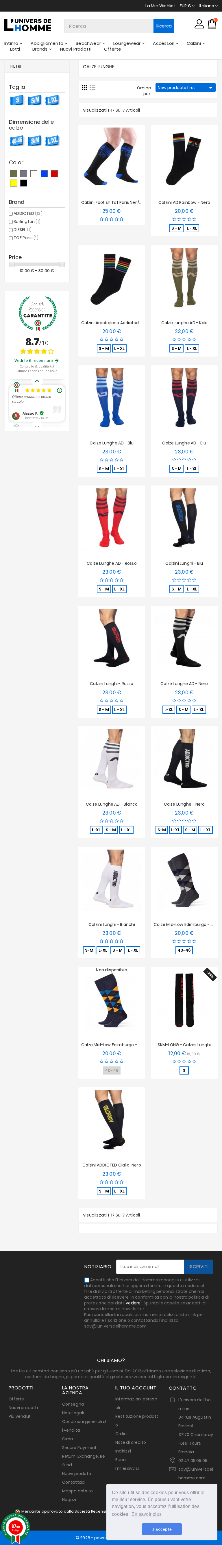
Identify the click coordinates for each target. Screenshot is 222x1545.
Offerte (16, 1399)
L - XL (192, 228)
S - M (176, 228)
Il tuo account (135, 1388)
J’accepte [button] (162, 1529)
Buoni (121, 1460)
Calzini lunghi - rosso (111, 683)
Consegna (73, 1404)
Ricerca (164, 26)
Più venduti (20, 1416)
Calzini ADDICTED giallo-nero (111, 1165)
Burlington (27, 221)
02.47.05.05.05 (193, 1460)
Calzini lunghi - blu (184, 563)
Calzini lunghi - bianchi (111, 924)
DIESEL (23, 229)
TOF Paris (26, 238)
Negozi (69, 1499)
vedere (133, 1303)
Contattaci (74, 1482)
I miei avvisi (127, 1468)
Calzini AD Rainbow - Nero (184, 202)
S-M (162, 830)
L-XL (168, 709)
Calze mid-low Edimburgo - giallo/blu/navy (124, 1045)
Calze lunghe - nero (184, 804)
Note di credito (130, 1442)
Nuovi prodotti (23, 1408)
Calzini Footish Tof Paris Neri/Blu (113, 202)
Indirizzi (123, 1451)
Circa (67, 1439)
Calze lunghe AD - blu (112, 443)
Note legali (73, 1413)
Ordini (121, 1434)
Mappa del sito (77, 1491)
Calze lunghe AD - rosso (112, 563)
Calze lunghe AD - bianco (112, 804)
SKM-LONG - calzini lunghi (184, 1045)
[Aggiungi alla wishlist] (107, 159)
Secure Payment (79, 1447)
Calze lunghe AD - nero (184, 683)
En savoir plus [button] (147, 1514)
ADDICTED (28, 213)
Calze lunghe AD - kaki (184, 323)
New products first (186, 87)
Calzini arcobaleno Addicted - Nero (116, 323)
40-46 (184, 950)
